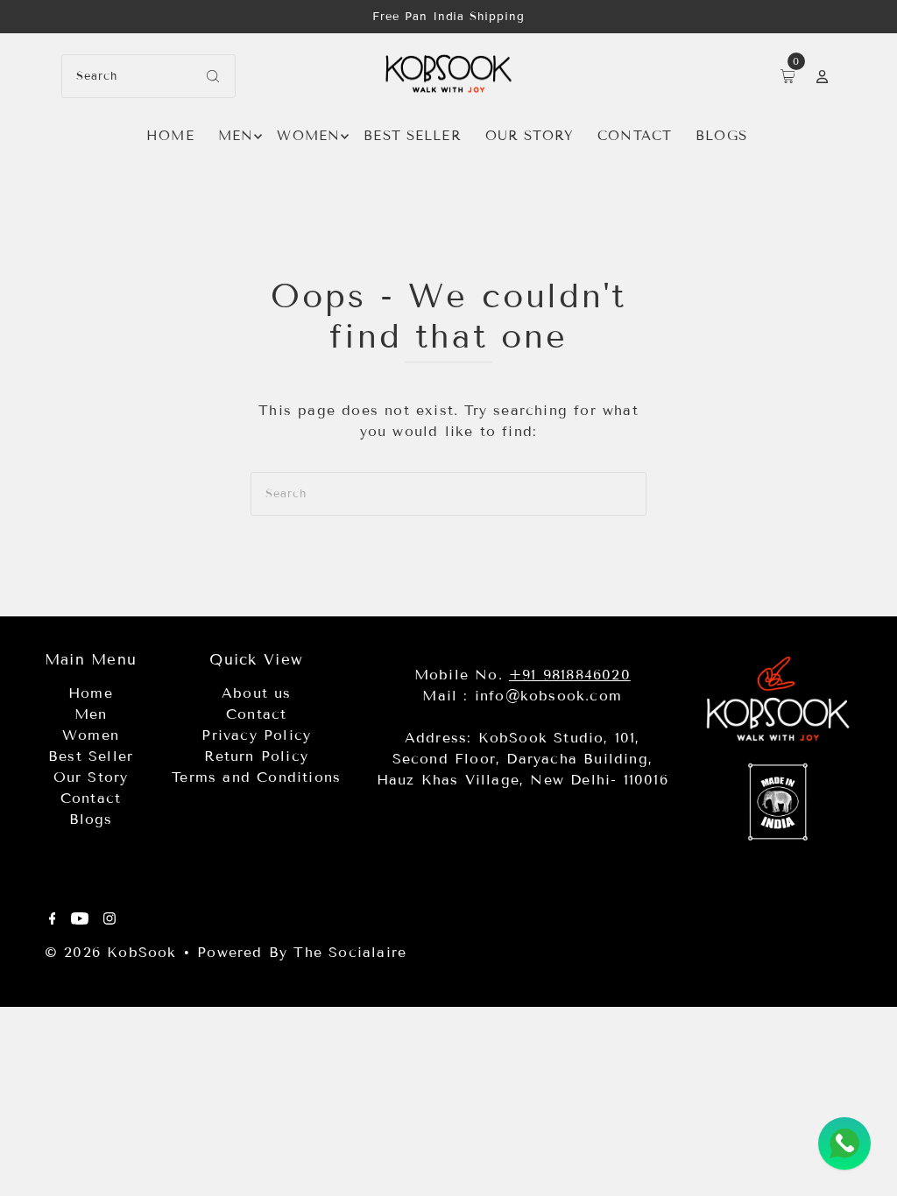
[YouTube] (79, 920)
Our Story (529, 136)
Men (235, 136)
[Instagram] (109, 920)
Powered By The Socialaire (301, 952)
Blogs (721, 136)
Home (170, 136)
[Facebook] (52, 920)
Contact (634, 136)
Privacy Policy (256, 735)
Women (308, 136)
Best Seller (412, 136)
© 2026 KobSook (111, 952)
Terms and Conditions (256, 777)
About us (257, 693)
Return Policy (256, 756)
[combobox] (148, 76)
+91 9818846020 (570, 674)
